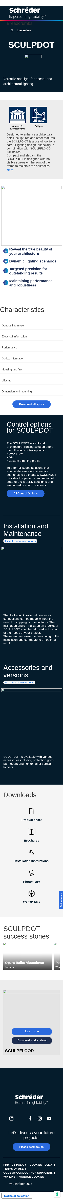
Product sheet (32, 820)
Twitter (21, 1121)
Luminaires (24, 30)
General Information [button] (13, 325)
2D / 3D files (31, 902)
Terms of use (13, 1168)
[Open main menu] (57, 13)
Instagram (40, 1121)
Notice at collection (16, 1196)
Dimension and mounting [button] (17, 391)
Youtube (49, 1121)
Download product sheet (32, 1040)
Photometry (31, 881)
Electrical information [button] (14, 336)
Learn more (32, 1031)
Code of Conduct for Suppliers (28, 1172)
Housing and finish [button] (13, 369)
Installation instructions (31, 861)
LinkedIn (11, 1121)
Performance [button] (9, 347)
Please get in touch (31, 1147)
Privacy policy (14, 1164)
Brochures (31, 840)
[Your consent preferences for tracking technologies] (57, 1194)
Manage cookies (31, 1176)
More (10, 170)
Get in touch (61, 900)
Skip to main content (31, 2)
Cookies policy (41, 1164)
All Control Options (25, 493)
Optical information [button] (13, 358)
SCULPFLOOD (19, 1050)
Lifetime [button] (6, 380)
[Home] (27, 13)
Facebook (30, 1121)
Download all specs (31, 404)
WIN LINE (9, 1176)
